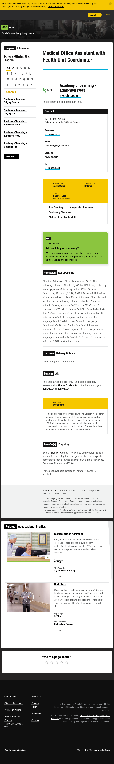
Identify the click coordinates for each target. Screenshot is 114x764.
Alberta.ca (36, 696)
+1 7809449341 (52, 168)
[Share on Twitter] (45, 75)
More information (56, 6)
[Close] (110, 3)
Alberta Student (68, 385)
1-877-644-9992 (12, 723)
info (8, 27)
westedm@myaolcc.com (57, 145)
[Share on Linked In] (62, 75)
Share (63, 14)
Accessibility (37, 713)
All (8, 67)
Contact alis (10, 696)
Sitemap (35, 720)
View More (10, 156)
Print (83, 14)
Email (70, 75)
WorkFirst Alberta (12, 709)
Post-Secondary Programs (17, 33)
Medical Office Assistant (68, 533)
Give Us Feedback (13, 703)
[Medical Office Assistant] (28, 546)
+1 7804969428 (52, 134)
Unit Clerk (60, 584)
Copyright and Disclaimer (15, 749)
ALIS (24, 14)
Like (76, 14)
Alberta (10, 14)
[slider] (24, 608)
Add (69, 14)
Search (93, 14)
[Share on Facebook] (53, 75)
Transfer (59, 452)
